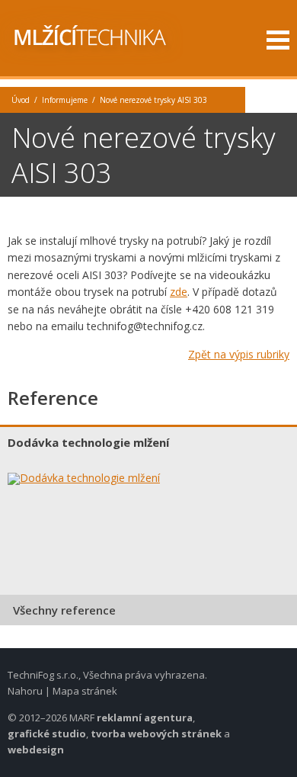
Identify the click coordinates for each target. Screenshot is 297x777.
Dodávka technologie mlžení (88, 442)
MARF (81, 717)
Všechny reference (64, 610)
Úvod (20, 100)
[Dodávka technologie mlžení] (95, 479)
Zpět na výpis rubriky (238, 354)
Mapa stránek (85, 691)
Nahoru (25, 691)
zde (178, 291)
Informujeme (65, 100)
